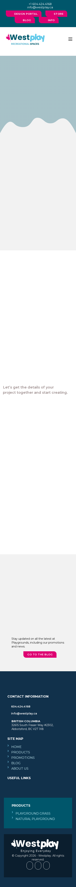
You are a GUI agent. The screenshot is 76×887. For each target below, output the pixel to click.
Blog (27, 20)
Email (14, 429)
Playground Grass (33, 813)
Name (15, 412)
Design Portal (26, 13)
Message (17, 490)
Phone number (20, 445)
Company (17, 462)
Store (59, 13)
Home (16, 747)
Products (20, 752)
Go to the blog (40, 654)
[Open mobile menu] (70, 39)
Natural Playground (35, 819)
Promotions (23, 758)
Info (51, 20)
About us (19, 768)
